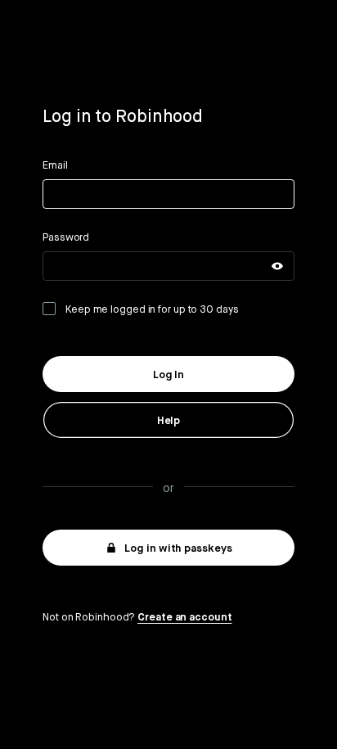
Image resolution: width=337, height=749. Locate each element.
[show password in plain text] (277, 266)
